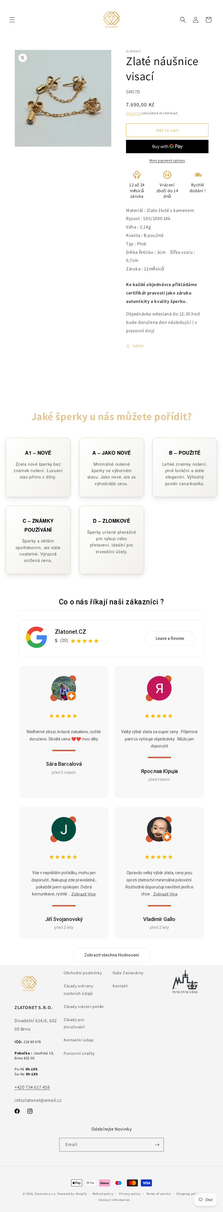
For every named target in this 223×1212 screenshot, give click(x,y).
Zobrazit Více (83, 894)
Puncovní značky (79, 1053)
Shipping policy (188, 1194)
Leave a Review (170, 638)
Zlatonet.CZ (70, 631)
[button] (12, 19)
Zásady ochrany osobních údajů (78, 989)
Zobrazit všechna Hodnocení (111, 955)
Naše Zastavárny (128, 972)
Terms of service (158, 1194)
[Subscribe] (157, 1145)
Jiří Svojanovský (64, 919)
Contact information (114, 1200)
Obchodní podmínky (83, 972)
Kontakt (120, 985)
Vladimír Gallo (159, 919)
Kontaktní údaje (79, 1040)
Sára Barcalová (64, 764)
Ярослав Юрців (159, 771)
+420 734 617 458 (32, 1087)
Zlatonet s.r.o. (46, 1194)
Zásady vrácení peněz (84, 1006)
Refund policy (103, 1194)
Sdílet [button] (138, 345)
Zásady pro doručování (74, 1023)
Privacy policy (130, 1194)
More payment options (167, 160)
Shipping (133, 113)
